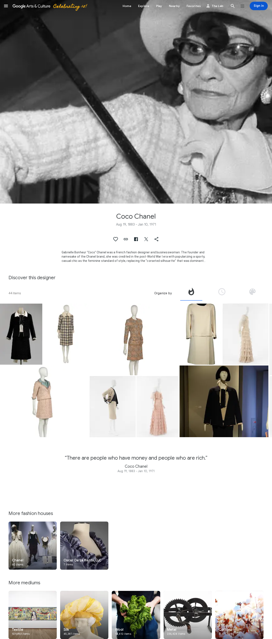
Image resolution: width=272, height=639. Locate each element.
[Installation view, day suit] (224, 401)
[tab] (191, 293)
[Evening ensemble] (246, 334)
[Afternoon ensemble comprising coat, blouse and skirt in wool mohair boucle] (66, 334)
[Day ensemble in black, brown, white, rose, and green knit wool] (134, 339)
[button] (6, 6)
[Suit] (113, 406)
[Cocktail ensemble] (21, 334)
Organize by (163, 293)
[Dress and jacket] (201, 334)
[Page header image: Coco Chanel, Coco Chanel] (136, 102)
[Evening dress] (157, 406)
